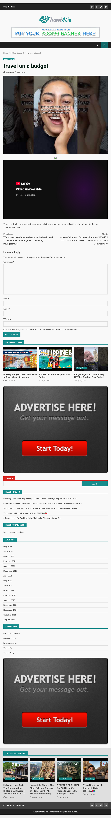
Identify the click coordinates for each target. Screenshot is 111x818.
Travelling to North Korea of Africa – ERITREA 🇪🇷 (25, 513)
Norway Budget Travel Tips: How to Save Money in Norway (20, 359)
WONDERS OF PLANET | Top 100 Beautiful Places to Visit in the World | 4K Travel (40, 508)
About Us (20, 805)
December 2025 (10, 571)
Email (6, 308)
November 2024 (10, 610)
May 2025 (7, 580)
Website (7, 319)
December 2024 (10, 605)
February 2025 (9, 595)
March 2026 (8, 556)
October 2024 (9, 615)
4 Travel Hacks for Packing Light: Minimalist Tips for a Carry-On (32, 518)
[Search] (98, 45)
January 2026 (9, 566)
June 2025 (7, 576)
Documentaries (10, 643)
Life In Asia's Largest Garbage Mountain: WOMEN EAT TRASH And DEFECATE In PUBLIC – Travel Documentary (83, 239)
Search (9, 478)
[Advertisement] (55, 32)
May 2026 (7, 546)
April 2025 (7, 585)
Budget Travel (9, 59)
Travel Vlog (8, 653)
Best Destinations (11, 633)
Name (6, 298)
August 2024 (9, 619)
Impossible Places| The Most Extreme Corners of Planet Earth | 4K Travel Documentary (42, 503)
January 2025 (9, 600)
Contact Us (8, 805)
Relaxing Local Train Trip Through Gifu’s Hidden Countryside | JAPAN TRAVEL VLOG (41, 498)
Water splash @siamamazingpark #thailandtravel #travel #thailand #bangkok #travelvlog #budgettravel (28, 239)
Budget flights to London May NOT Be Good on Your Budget (91, 359)
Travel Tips (8, 648)
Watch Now (104, 45)
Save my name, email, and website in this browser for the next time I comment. (42, 329)
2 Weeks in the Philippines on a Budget (55, 359)
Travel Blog (9, 72)
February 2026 (9, 561)
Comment (8, 261)
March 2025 (8, 590)
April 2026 (7, 551)
